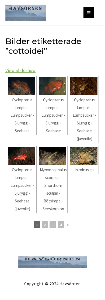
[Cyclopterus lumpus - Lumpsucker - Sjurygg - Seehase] (21, 86)
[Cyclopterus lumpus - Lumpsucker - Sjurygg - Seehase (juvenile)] (83, 86)
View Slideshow (20, 70)
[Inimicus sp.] (83, 156)
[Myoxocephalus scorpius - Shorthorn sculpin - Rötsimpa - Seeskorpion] (52, 156)
